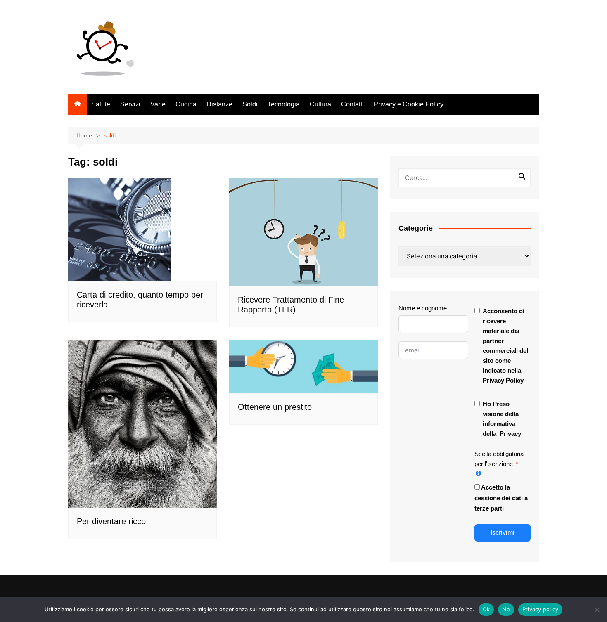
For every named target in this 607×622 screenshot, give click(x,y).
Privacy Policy (503, 380)
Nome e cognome (422, 308)
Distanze (219, 104)
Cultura (320, 104)
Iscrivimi (503, 532)
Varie (158, 104)
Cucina (186, 104)
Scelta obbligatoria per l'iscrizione (499, 458)
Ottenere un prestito (275, 407)
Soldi (250, 104)
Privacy (510, 433)
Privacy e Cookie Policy (408, 104)
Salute (100, 104)
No (506, 609)
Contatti (352, 104)
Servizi (130, 104)
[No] (597, 609)
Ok (486, 609)
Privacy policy (540, 609)
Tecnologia (284, 104)
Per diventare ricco (111, 521)
